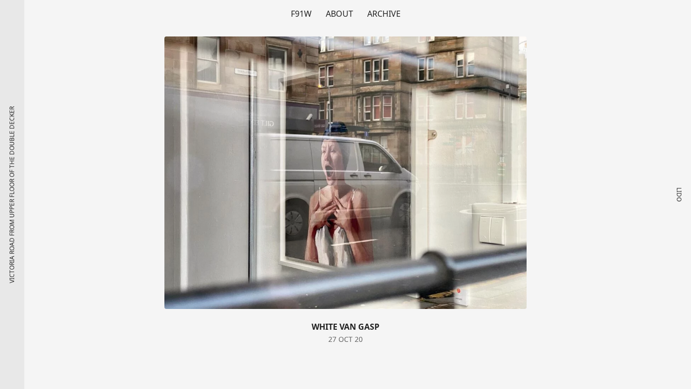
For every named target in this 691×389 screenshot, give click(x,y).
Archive (384, 13)
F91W (301, 13)
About (339, 13)
